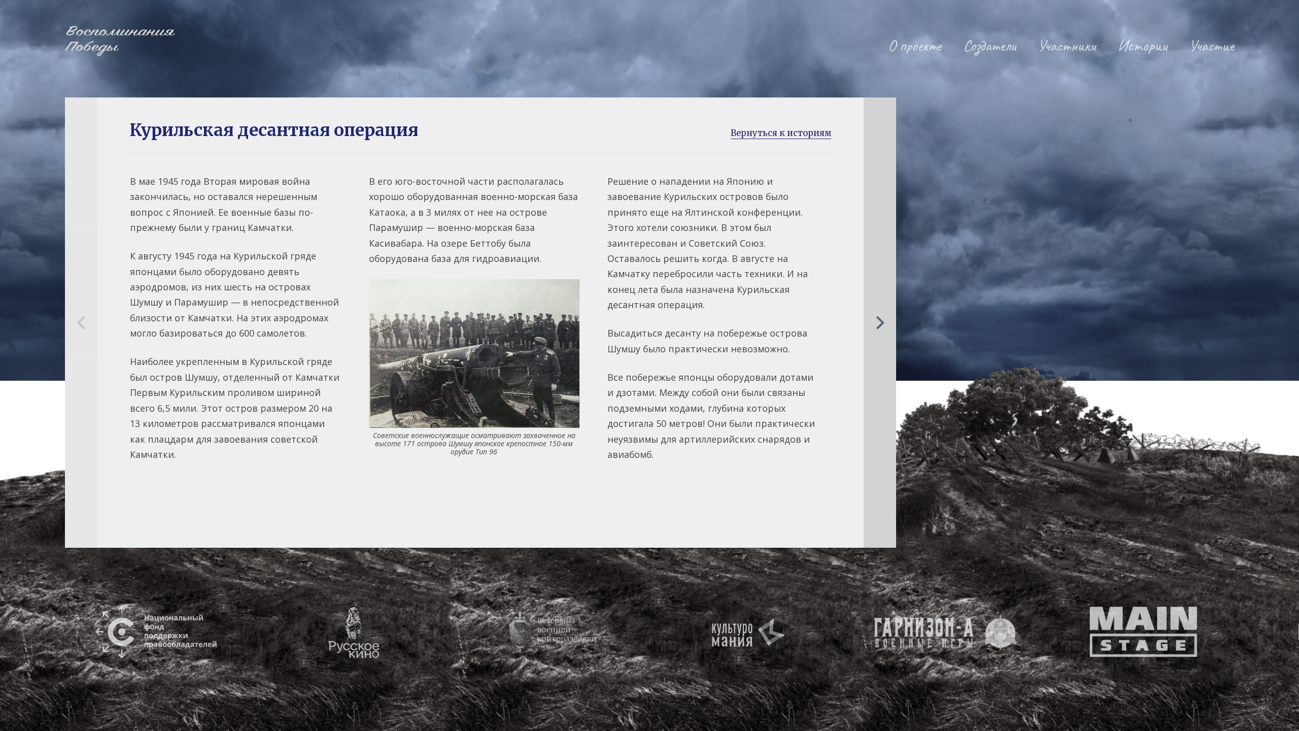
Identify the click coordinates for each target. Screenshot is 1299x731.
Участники (1067, 45)
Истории (1142, 45)
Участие (1211, 45)
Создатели (990, 45)
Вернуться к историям (781, 133)
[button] (81, 322)
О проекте (914, 45)
